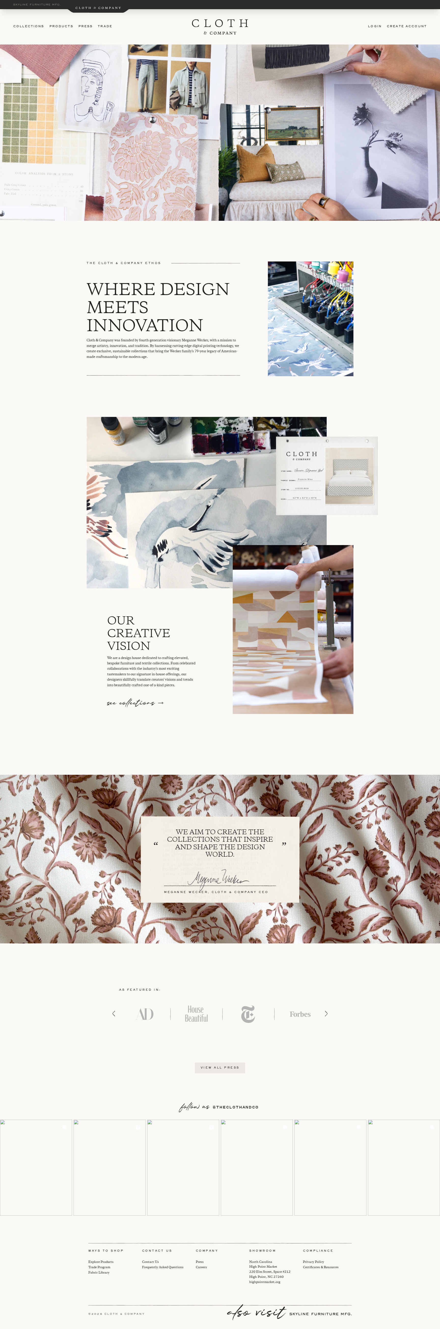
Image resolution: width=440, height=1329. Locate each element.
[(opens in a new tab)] (36, 1168)
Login (375, 26)
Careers (201, 1267)
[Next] (326, 1014)
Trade (105, 26)
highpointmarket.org (264, 1282)
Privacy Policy (313, 1262)
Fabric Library (98, 1272)
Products (61, 26)
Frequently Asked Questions (163, 1267)
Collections (28, 26)
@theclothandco (235, 1107)
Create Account (407, 26)
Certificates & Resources (321, 1267)
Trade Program (99, 1267)
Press (85, 26)
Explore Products (101, 1262)
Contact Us (150, 1262)
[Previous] (113, 1014)
